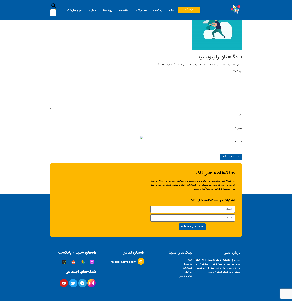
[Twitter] (73, 283)
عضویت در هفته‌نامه (192, 226)
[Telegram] (82, 283)
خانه (171, 10)
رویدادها (107, 10)
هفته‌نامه (124, 10)
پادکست (157, 10)
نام (239, 114)
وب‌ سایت (237, 142)
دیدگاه (237, 71)
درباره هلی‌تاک (74, 10)
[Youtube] (64, 283)
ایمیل (238, 128)
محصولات (141, 10)
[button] (53, 6)
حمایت (92, 10)
